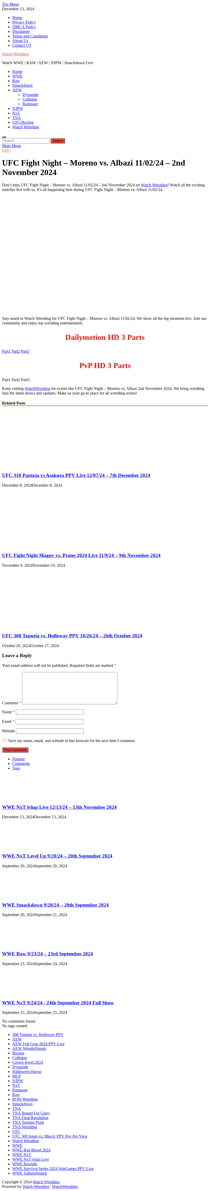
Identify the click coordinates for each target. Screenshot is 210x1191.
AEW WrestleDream (29, 1048)
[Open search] (4, 137)
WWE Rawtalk (24, 1164)
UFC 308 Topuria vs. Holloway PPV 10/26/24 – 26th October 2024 (72, 635)
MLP (16, 1076)
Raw (16, 81)
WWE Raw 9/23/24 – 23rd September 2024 (47, 953)
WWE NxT (21, 1154)
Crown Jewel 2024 (27, 1062)
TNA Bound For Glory (31, 1113)
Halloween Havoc (27, 1071)
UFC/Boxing (23, 122)
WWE (17, 76)
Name (8, 712)
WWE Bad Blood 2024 (31, 1150)
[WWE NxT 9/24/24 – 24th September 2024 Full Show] (19, 993)
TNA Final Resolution (30, 1118)
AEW (17, 90)
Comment (11, 703)
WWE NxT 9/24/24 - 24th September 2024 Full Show (58, 1002)
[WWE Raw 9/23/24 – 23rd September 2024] (19, 944)
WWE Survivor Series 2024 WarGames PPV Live (53, 1168)
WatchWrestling (37, 388)
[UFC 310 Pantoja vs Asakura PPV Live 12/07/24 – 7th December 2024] (46, 465)
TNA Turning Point (28, 1122)
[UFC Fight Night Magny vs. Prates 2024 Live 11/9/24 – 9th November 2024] (46, 545)
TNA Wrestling (24, 1127)
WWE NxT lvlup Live (30, 1159)
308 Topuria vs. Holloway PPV (38, 1034)
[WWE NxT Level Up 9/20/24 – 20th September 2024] (19, 846)
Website (8, 731)
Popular (18, 759)
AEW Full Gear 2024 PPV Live (38, 1044)
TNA (16, 118)
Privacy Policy (24, 22)
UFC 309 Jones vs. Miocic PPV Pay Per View (50, 1136)
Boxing (18, 1053)
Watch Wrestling (15, 54)
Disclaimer (21, 31)
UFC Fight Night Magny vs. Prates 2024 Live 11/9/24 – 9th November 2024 (81, 555)
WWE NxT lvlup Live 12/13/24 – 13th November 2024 (59, 807)
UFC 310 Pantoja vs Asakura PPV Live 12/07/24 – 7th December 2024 (76, 475)
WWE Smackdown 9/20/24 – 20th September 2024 (55, 905)
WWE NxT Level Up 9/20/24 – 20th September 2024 (57, 856)
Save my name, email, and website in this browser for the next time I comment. (71, 740)
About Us (20, 41)
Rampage (30, 104)
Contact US (21, 45)
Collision (30, 99)
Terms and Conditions (30, 36)
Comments (21, 763)
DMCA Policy (24, 27)
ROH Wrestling (25, 1099)
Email (8, 721)
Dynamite (30, 94)
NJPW (17, 108)
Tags (16, 768)
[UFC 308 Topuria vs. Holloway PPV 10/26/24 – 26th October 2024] (46, 625)
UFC (6, 150)
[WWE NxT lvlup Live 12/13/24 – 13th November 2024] (19, 797)
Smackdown (22, 85)
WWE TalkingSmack (29, 1173)
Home (17, 17)
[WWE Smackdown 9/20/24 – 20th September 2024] (19, 895)
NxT (16, 113)
